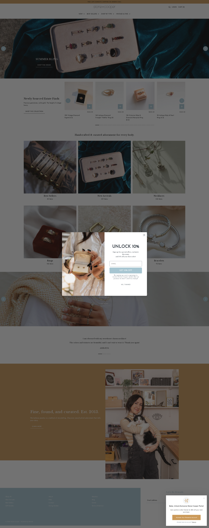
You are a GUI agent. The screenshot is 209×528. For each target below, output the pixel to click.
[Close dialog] (144, 235)
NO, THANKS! (125, 284)
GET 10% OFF (125, 270)
